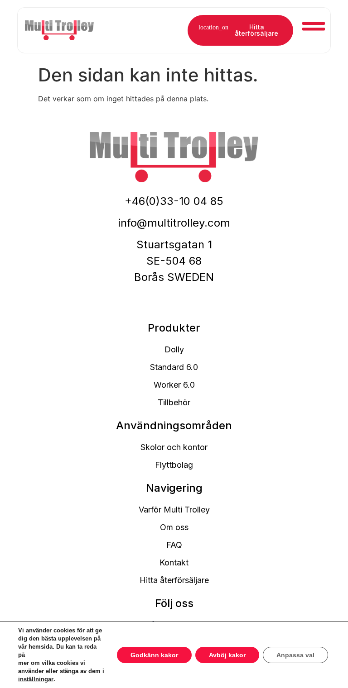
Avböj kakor (227, 655)
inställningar (35, 679)
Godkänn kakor (154, 655)
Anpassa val (295, 655)
